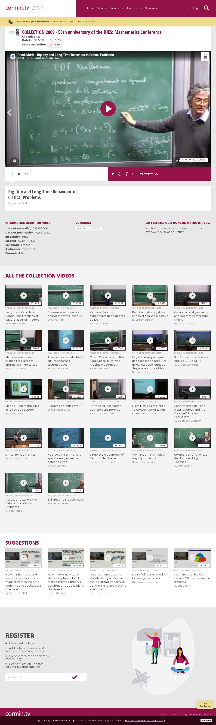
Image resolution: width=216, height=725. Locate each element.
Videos (101, 8)
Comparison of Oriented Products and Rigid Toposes (190, 458)
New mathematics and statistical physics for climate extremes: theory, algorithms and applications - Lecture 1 (23, 582)
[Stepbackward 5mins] (120, 173)
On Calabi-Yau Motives (20, 454)
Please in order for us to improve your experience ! (57, 21)
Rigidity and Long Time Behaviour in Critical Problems (21, 503)
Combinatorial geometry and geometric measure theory (191, 316)
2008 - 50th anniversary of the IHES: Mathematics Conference (92, 32)
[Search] (206, 8)
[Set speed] (141, 174)
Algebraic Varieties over (65, 405)
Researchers (28, 249)
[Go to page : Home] (17, 8)
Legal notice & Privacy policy (197, 714)
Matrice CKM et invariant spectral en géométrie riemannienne (64, 458)
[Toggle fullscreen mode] (156, 174)
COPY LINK (54, 45)
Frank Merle (20, 203)
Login (196, 8)
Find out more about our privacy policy (145, 720)
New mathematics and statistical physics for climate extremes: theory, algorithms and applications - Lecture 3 (108, 582)
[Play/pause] (113, 174)
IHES (25, 236)
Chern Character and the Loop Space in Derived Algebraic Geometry (107, 361)
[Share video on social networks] (26, 174)
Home (90, 8)
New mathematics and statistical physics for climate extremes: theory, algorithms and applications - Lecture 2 (66, 582)
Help (175, 714)
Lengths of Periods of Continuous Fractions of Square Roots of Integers (22, 316)
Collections (116, 8)
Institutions (134, 8)
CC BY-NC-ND (26, 240)
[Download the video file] (19, 173)
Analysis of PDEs (88, 228)
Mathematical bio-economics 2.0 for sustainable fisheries (192, 578)
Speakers (151, 8)
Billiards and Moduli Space (66, 499)
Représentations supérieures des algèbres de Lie (107, 316)
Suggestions (22, 542)
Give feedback (205, 704)
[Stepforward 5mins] (126, 173)
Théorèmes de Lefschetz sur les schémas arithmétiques (65, 361)
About (163, 714)
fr (188, 8)
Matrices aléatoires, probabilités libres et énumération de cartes (21, 361)
